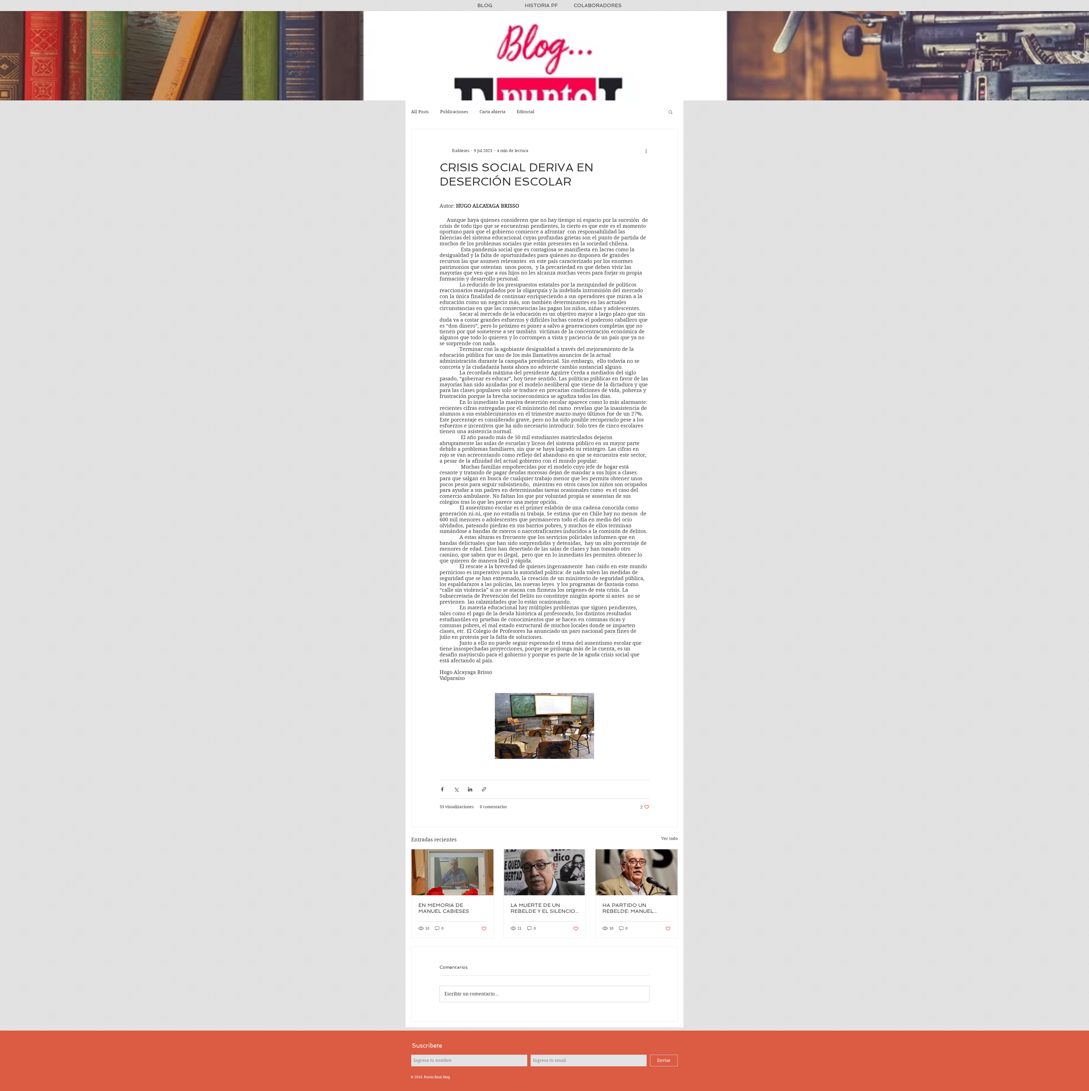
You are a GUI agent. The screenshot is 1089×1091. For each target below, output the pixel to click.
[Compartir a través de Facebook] (442, 789)
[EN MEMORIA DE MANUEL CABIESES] (452, 872)
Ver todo (669, 838)
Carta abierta (492, 111)
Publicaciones (454, 111)
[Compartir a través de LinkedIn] (470, 789)
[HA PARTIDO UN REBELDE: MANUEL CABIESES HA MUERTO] (637, 872)
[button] (670, 111)
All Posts (420, 111)
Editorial (525, 111)
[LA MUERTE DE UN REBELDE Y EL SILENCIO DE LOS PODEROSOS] (545, 872)
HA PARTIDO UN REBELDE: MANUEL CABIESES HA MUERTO (633, 908)
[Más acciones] (646, 150)
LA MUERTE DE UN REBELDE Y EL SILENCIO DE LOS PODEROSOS (542, 908)
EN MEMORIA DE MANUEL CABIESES (443, 908)
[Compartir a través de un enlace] (484, 789)
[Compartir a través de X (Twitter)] (456, 789)
